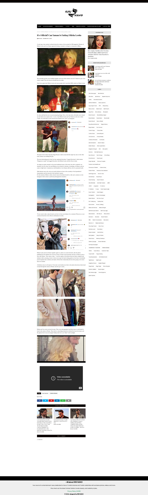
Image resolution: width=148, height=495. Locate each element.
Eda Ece (90, 152)
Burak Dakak (92, 118)
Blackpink (105, 112)
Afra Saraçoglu (92, 93)
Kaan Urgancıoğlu (105, 189)
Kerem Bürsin (92, 198)
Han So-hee (101, 173)
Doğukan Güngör (93, 149)
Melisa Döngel (102, 207)
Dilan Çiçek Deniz (101, 146)
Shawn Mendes (102, 241)
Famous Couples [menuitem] (80, 26)
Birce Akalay (98, 112)
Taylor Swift (91, 254)
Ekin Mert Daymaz (99, 152)
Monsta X (91, 216)
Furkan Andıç (103, 167)
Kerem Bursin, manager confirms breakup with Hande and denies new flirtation (103, 82)
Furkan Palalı (92, 170)
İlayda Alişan (101, 269)
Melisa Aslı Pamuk (93, 207)
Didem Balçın (92, 146)
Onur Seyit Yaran (93, 226)
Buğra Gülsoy (104, 124)
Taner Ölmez (97, 250)
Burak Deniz (99, 118)
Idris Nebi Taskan (101, 183)
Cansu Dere (99, 130)
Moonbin (97, 216)
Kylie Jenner (91, 204)
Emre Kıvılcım (92, 158)
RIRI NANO (40, 38)
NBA (90, 220)
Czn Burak (101, 139)
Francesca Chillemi (93, 167)
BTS (100, 105)
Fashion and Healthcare (94, 164)
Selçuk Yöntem (100, 235)
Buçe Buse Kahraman (94, 124)
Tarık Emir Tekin (105, 250)
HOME (79, 491)
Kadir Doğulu (100, 192)
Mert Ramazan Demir (94, 210)
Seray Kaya (91, 238)
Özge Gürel (91, 266)
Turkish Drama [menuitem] (59, 26)
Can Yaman (45, 393)
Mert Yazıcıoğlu (104, 210)
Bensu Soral (91, 108)
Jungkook (96, 186)
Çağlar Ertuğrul (101, 263)
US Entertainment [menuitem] (48, 26)
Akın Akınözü (101, 93)
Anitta (90, 99)
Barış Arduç (105, 105)
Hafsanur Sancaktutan (102, 170)
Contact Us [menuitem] (106, 26)
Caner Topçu (92, 130)
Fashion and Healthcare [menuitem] (94, 26)
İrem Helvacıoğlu (93, 272)
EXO (100, 149)
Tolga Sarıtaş (99, 254)
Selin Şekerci (91, 235)
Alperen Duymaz (106, 96)
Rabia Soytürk (92, 232)
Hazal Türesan (100, 179)
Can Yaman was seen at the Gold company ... (102, 74)
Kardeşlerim (91, 195)
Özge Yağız (98, 266)
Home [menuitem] (39, 26)
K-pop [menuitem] (67, 26)
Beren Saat (99, 108)
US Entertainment (103, 257)
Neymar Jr (91, 223)
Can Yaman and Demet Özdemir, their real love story (102, 67)
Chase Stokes (100, 136)
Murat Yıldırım (104, 216)
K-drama (102, 186)
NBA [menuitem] (73, 26)
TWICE (90, 250)
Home (38, 31)
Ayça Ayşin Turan (93, 105)
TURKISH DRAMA (44, 31)
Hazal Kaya (99, 176)
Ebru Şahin (105, 149)
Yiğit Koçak (98, 260)
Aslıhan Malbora (92, 102)
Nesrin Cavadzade (97, 220)
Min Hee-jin (99, 213)
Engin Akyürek (92, 161)
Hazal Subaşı (92, 179)
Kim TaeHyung (92, 201)
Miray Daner (107, 213)
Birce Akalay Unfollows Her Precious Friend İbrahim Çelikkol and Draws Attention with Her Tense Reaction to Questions (98, 53)
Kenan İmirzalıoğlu (100, 195)
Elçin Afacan (92, 155)
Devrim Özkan (101, 142)
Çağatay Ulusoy (92, 263)
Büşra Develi (91, 127)
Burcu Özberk (100, 121)
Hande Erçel (91, 176)
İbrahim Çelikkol (92, 269)
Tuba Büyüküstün (93, 257)
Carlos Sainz (92, 133)
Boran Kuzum (92, 115)
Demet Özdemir (92, 142)
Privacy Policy (72, 491)
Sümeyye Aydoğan (93, 244)
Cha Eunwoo (92, 136)
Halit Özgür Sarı (92, 173)
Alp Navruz (97, 96)
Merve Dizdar (92, 213)
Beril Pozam (106, 108)
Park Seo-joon (92, 229)
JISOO (90, 186)
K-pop (97, 189)
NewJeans (106, 220)
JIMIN (108, 183)
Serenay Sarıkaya (100, 238)
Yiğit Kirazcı (91, 260)
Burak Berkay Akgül (101, 115)
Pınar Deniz (99, 229)
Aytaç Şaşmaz (102, 102)
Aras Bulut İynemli (98, 99)
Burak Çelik (106, 118)
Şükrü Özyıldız (92, 275)
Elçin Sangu (99, 155)
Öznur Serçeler (106, 266)
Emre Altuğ (106, 155)
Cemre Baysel (100, 133)
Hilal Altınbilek (92, 183)
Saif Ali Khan (100, 232)
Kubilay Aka (100, 201)
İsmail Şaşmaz (102, 272)
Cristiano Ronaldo (93, 139)
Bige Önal (91, 112)
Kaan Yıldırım (92, 192)
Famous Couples (101, 161)
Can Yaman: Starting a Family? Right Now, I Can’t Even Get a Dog (61, 421)
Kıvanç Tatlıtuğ (99, 204)
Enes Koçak (99, 158)
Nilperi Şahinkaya (100, 223)
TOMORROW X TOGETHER (94, 247)
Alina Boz (91, 96)
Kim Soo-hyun (100, 198)
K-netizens (91, 189)
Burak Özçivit (92, 121)
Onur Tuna (101, 226)
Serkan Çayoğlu (92, 241)
